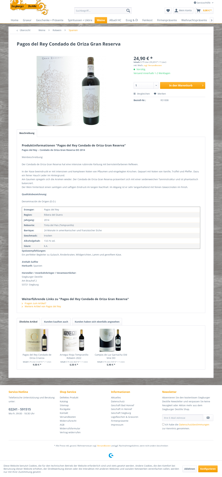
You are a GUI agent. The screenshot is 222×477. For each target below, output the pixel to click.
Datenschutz (118, 401)
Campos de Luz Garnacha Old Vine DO (111, 356)
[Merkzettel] (168, 10)
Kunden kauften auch (56, 321)
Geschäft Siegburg (121, 413)
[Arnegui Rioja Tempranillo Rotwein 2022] (74, 340)
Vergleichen (143, 93)
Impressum (117, 424)
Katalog (64, 401)
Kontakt (64, 413)
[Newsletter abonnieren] (208, 418)
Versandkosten (68, 416)
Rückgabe (65, 409)
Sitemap (64, 405)
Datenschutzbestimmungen (194, 424)
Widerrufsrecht (68, 420)
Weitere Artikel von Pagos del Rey (42, 306)
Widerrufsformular (70, 428)
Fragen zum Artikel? (35, 303)
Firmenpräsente (119, 420)
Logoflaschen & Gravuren (124, 416)
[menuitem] (103, 10)
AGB (62, 424)
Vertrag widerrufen (70, 432)
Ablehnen (189, 468)
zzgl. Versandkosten (153, 65)
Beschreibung (26, 133)
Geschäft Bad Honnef (122, 405)
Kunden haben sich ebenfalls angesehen (97, 321)
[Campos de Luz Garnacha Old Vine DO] (111, 340)
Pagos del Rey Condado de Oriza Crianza (37, 356)
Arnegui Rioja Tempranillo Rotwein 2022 (74, 356)
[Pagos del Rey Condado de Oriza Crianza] (37, 340)
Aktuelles (116, 397)
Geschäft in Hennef (121, 409)
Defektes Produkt (69, 397)
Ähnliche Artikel (28, 321)
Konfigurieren (208, 468)
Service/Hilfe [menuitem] (203, 2)
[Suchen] (128, 10)
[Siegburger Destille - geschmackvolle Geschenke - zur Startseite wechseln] (29, 8)
